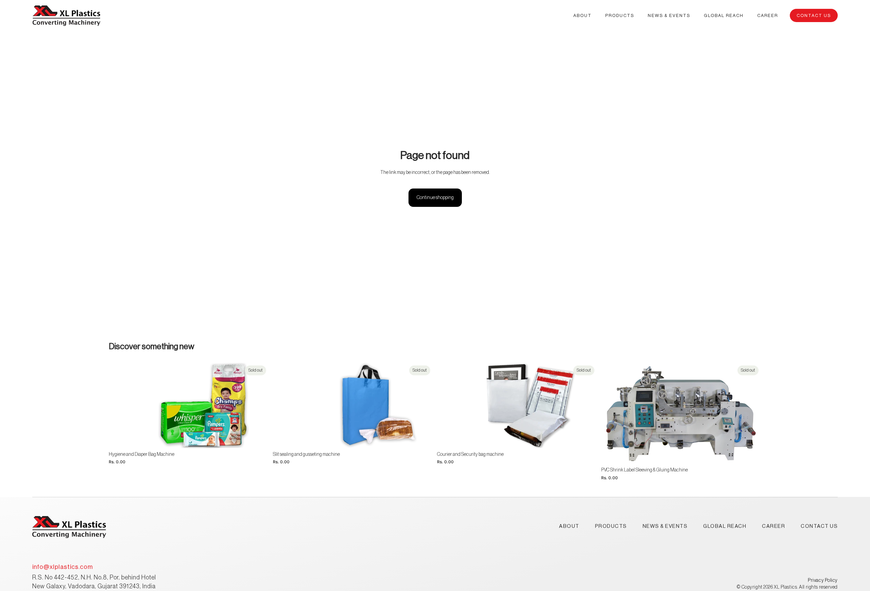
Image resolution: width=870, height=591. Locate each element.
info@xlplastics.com (62, 567)
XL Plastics (785, 587)
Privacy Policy (823, 580)
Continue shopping (435, 197)
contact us (819, 526)
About (569, 526)
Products (611, 526)
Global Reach (724, 526)
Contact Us (814, 15)
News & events (665, 526)
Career (773, 526)
